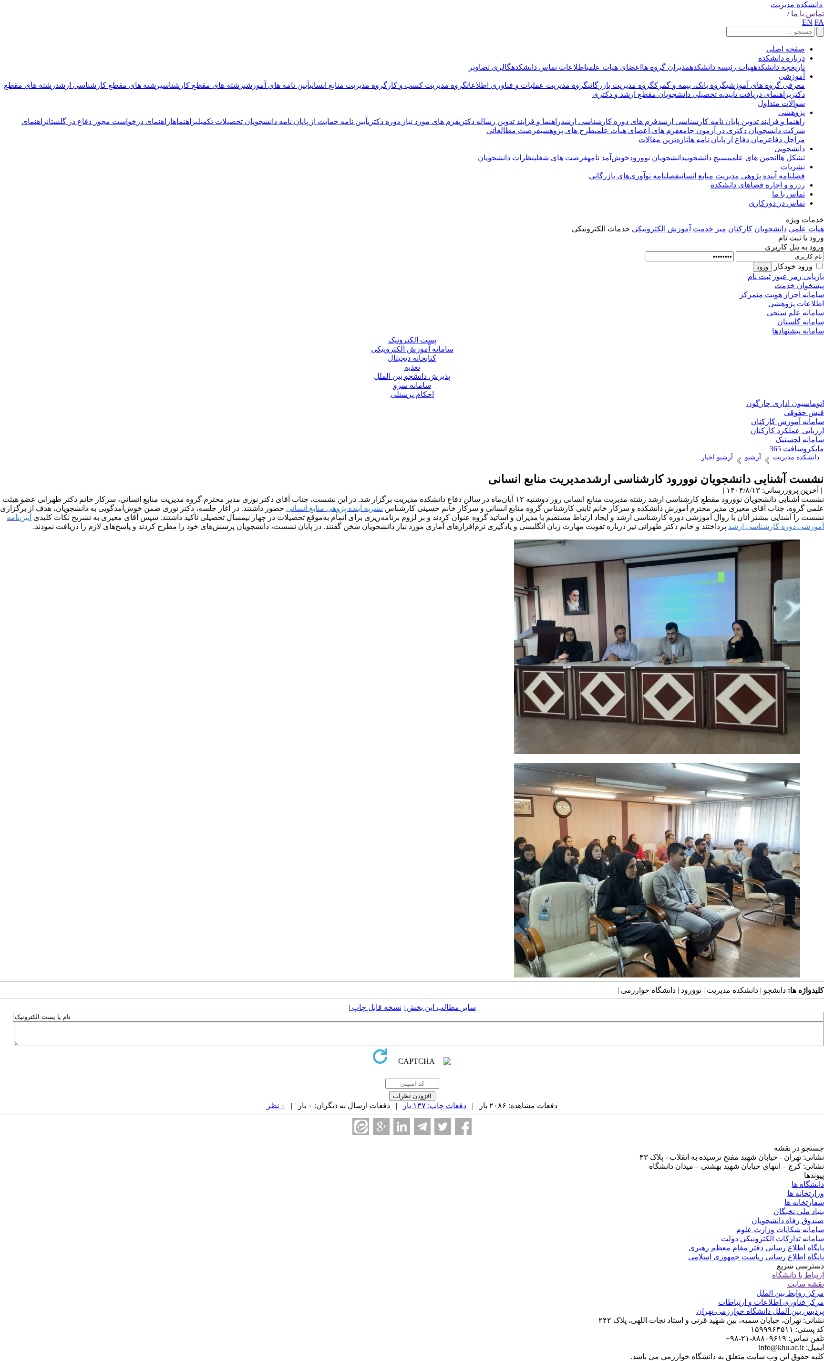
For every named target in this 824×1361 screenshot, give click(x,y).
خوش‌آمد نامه (608, 158)
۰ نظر (276, 1105)
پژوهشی (791, 112)
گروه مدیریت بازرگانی (621, 85)
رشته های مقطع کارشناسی (202, 85)
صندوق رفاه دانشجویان (788, 1220)
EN (807, 22)
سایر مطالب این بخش (440, 1007)
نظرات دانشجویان (506, 158)
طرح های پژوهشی (567, 130)
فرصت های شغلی (560, 158)
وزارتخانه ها (805, 1193)
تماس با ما (807, 14)
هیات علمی (806, 229)
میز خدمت (709, 229)
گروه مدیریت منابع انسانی (348, 85)
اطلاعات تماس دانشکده (549, 67)
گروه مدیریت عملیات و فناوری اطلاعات (527, 85)
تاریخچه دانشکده (779, 67)
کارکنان (740, 229)
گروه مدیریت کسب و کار (427, 85)
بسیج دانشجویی (707, 158)
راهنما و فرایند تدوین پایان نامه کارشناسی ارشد (731, 121)
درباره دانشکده (781, 58)
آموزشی (792, 76)
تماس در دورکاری (777, 203)
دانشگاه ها (808, 1184)
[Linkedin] (401, 1126)
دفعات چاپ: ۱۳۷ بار (434, 1105)
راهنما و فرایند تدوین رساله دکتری (510, 121)
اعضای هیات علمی (614, 67)
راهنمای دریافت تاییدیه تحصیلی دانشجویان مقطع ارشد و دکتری (690, 94)
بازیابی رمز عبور (798, 276)
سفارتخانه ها (804, 1202)
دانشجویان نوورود (657, 158)
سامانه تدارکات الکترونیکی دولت (772, 1239)
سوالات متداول (781, 103)
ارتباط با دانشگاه (798, 1275)
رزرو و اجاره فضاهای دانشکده (758, 185)
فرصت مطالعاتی (513, 130)
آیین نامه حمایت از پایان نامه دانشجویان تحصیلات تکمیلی (282, 121)
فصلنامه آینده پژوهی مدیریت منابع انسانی (742, 176)
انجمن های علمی (754, 158)
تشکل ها (791, 158)
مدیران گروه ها (666, 67)
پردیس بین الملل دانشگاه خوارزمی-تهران (760, 1311)
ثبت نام (759, 276)
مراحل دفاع (786, 139)
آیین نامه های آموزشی (276, 85)
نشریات (793, 167)
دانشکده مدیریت (796, 4)
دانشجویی (789, 149)
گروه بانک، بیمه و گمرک (690, 85)
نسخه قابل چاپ (376, 1007)
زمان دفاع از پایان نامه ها (728, 139)
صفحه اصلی (785, 49)
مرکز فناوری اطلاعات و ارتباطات (771, 1302)
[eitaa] (360, 1126)
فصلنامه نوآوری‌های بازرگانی (634, 176)
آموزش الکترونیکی (661, 229)
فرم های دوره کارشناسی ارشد (609, 121)
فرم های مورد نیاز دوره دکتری (413, 121)
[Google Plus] (381, 1126)
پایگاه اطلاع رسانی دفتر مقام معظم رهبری (756, 1248)
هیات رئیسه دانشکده (721, 67)
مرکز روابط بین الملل (790, 1293)
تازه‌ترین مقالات (663, 139)
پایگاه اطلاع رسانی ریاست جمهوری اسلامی (756, 1257)
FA (819, 22)
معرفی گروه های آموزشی (765, 85)
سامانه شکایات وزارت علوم (780, 1230)
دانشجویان (770, 229)
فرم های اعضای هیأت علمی (637, 130)
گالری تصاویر (490, 67)
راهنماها (183, 121)
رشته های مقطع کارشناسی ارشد (107, 85)
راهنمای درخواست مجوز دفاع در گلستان (108, 121)
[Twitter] (442, 1126)
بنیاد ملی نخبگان (798, 1211)
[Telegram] (422, 1126)
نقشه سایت (805, 1284)
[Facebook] (463, 1126)
